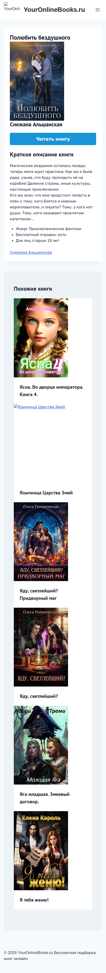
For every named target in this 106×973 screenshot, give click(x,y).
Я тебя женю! (34, 900)
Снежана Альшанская (31, 252)
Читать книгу (53, 139)
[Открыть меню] (97, 10)
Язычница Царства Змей (46, 492)
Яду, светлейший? (39, 696)
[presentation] (53, 337)
